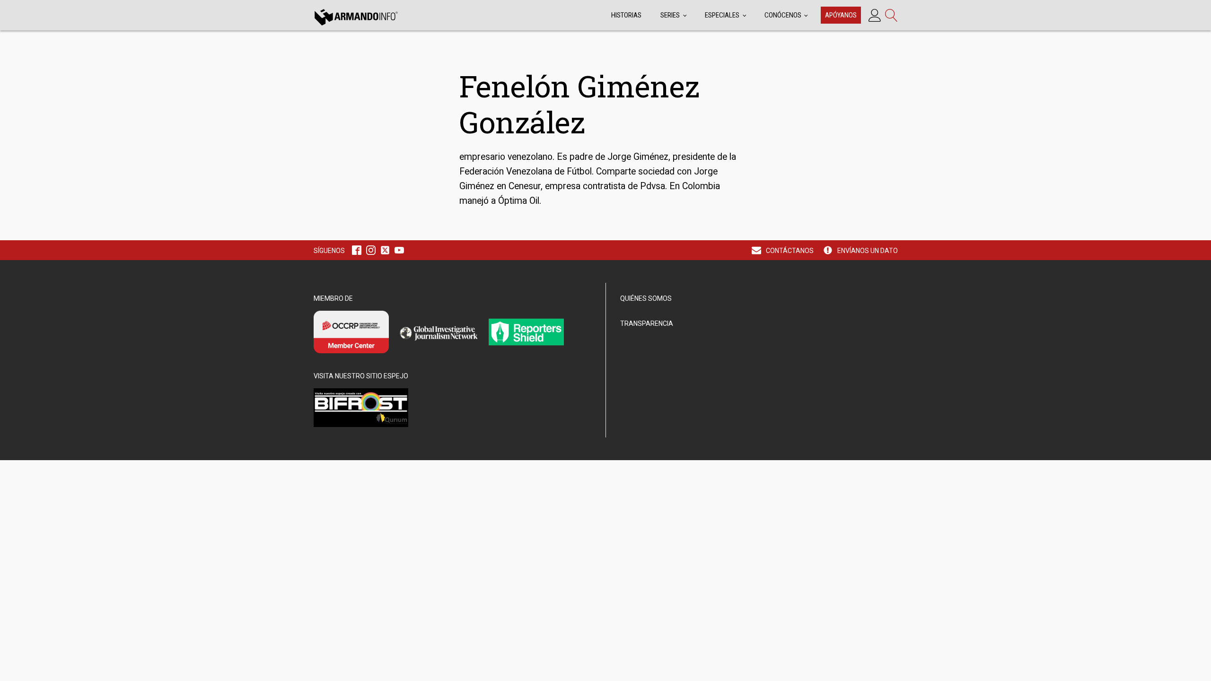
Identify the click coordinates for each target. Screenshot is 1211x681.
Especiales (722, 15)
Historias (626, 15)
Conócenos (782, 15)
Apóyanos (841, 15)
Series (670, 15)
